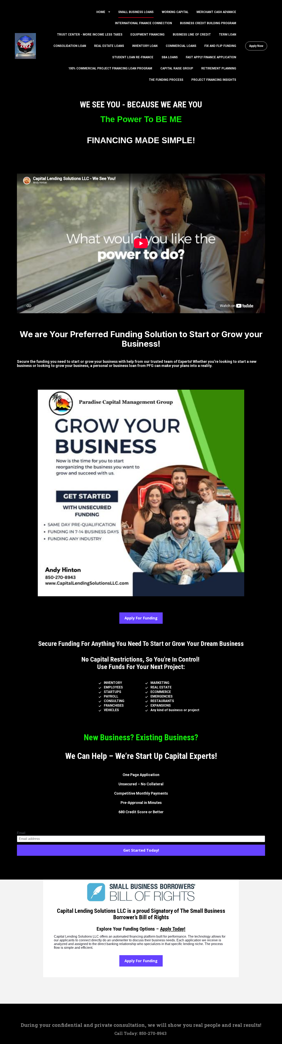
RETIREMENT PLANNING (218, 68)
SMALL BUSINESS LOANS (136, 12)
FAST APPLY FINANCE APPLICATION (211, 57)
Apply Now (256, 46)
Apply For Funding (141, 617)
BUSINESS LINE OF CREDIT (192, 34)
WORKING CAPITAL (175, 12)
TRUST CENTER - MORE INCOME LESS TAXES (89, 34)
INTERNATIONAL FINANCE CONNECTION (143, 23)
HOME (100, 12)
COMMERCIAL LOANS (181, 46)
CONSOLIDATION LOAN (69, 46)
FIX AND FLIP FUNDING (220, 46)
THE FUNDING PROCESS (166, 80)
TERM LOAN (227, 34)
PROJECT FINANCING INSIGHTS (213, 80)
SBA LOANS (170, 57)
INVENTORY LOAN (145, 46)
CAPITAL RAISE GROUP (176, 68)
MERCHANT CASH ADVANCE (216, 12)
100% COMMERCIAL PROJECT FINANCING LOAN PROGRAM (110, 68)
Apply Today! (172, 929)
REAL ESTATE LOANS (109, 46)
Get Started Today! (141, 850)
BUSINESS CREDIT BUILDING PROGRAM (208, 23)
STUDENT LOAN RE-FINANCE (132, 57)
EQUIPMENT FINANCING (147, 34)
